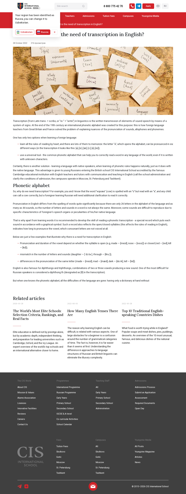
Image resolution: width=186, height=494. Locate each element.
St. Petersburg (63, 467)
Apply (148, 6)
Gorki (58, 457)
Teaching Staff (102, 380)
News (137, 462)
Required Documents (145, 403)
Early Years (62, 398)
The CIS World (24, 380)
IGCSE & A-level (64, 413)
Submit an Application (145, 392)
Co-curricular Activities (67, 419)
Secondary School (65, 408)
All (97, 387)
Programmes (63, 380)
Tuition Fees (62, 446)
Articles (138, 457)
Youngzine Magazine (145, 451)
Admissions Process (145, 387)
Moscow (60, 462)
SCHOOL (28, 8)
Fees (58, 440)
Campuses (128, 16)
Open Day (139, 408)
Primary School (64, 403)
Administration (102, 408)
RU (165, 6)
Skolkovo (60, 451)
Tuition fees (109, 16)
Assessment (141, 398)
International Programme (68, 387)
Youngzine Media (150, 16)
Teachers (69, 16)
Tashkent (60, 473)
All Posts (139, 446)
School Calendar (64, 424)
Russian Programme (66, 392)
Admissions (88, 16)
